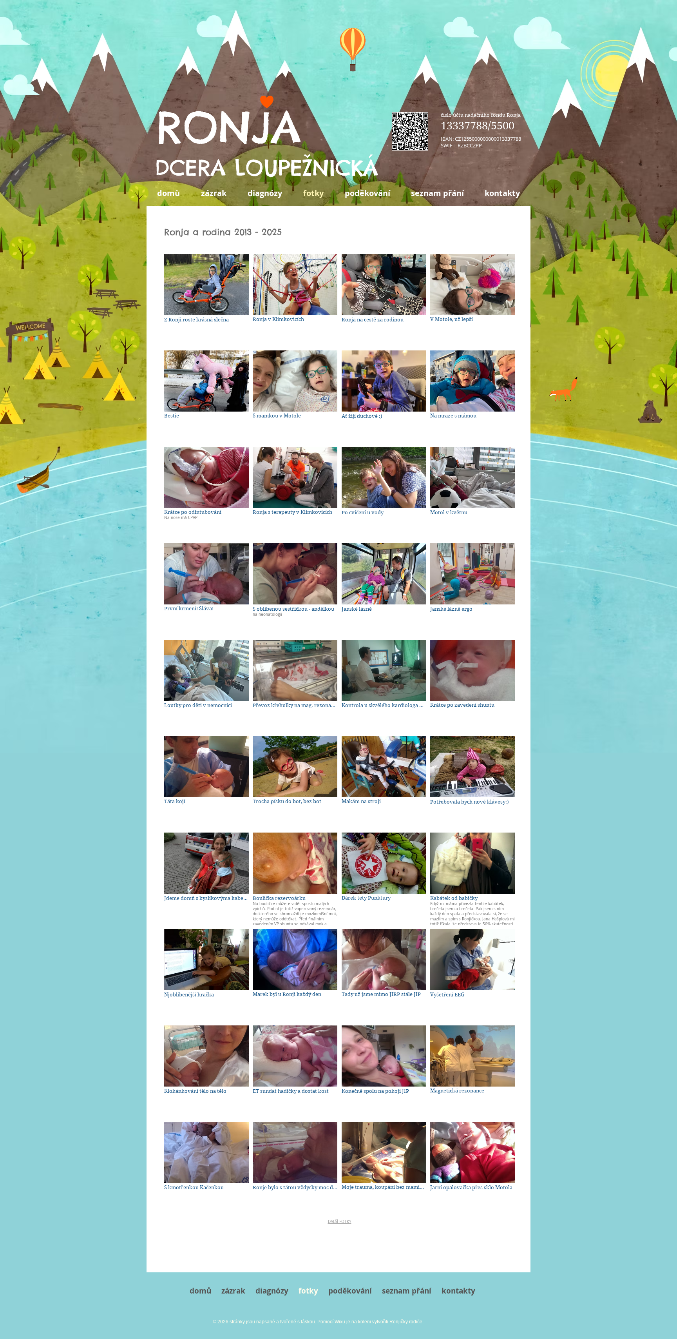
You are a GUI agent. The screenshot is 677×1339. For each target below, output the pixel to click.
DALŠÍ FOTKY (339, 1221)
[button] (206, 300)
